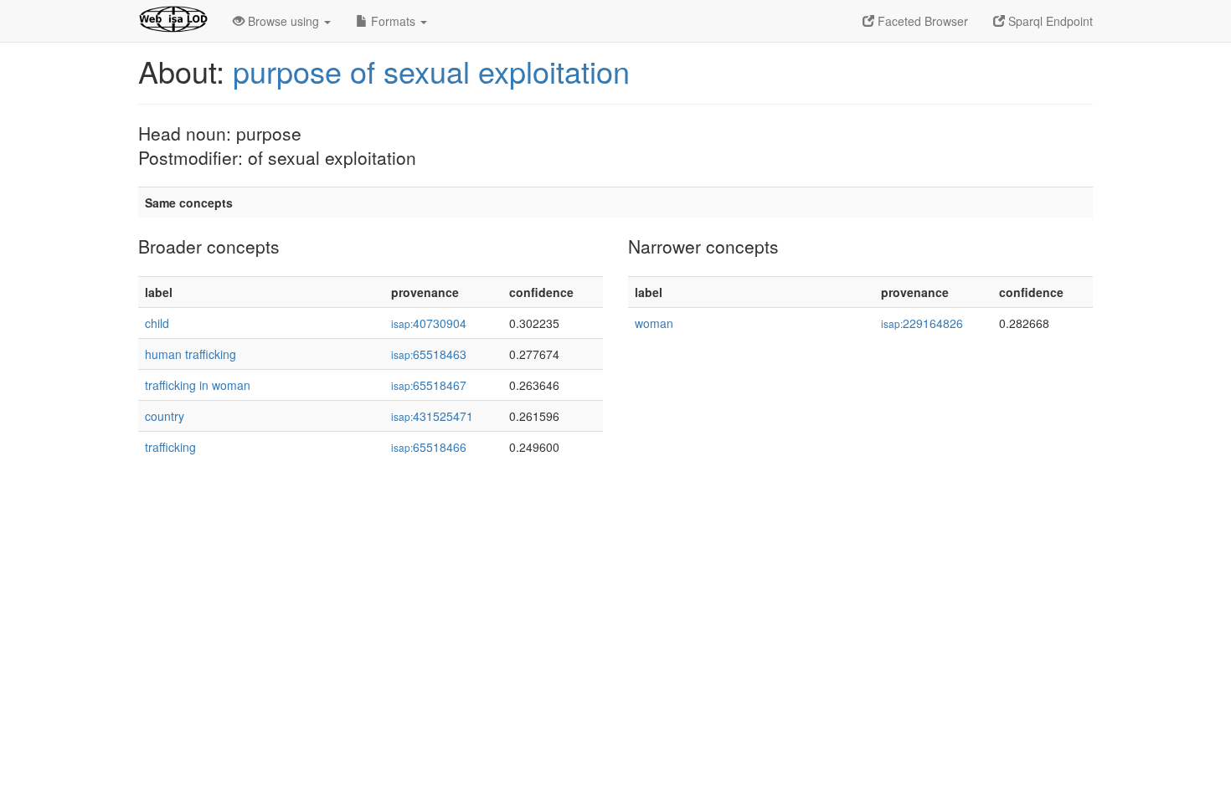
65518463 (428, 354)
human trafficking (190, 354)
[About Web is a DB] (173, 21)
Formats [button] (393, 21)
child (157, 323)
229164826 (922, 323)
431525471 (432, 416)
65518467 (428, 385)
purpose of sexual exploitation (431, 70)
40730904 (428, 323)
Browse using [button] (283, 21)
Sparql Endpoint (1049, 21)
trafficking (170, 446)
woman (654, 323)
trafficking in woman (197, 385)
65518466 (428, 446)
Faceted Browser (921, 21)
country (164, 416)
